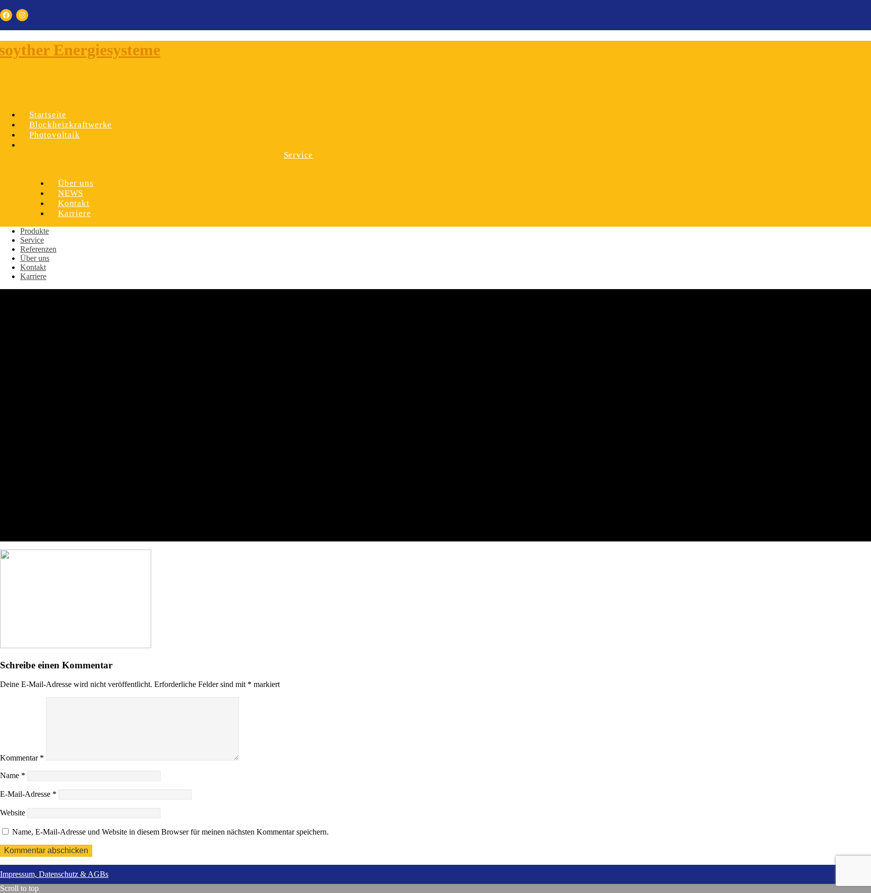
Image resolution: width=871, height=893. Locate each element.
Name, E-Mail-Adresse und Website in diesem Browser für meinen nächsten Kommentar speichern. (170, 832)
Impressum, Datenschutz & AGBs (54, 874)
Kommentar (22, 757)
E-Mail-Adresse (28, 794)
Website (12, 812)
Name (12, 775)
